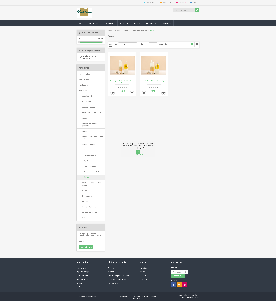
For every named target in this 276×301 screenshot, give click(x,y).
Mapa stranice (81, 268)
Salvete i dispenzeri (89, 212)
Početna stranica (114, 31)
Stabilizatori (87, 96)
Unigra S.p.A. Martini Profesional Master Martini (90, 235)
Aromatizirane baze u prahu (93, 113)
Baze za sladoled (88, 107)
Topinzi (85, 131)
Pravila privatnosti (83, 275)
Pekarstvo (84, 85)
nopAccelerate (194, 297)
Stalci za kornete (91, 155)
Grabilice (87, 150)
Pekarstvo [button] (124, 23)
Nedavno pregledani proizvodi (118, 275)
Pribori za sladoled (89, 144)
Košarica (143, 275)
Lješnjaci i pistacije (89, 207)
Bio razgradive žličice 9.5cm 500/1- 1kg (122, 81)
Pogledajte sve (86, 247)
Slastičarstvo (85, 80)
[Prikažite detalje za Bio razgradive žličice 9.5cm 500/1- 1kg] (122, 66)
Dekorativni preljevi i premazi (90, 124)
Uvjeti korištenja (82, 279)
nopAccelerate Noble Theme (189, 295)
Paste (84, 118)
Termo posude (90, 166)
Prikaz (142, 44)
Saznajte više (138, 155)
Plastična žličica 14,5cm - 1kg (154, 81)
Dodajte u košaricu (112, 93)
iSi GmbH (83, 241)
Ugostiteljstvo (86, 74)
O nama (79, 283)
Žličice (86, 177)
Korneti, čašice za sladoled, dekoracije (92, 138)
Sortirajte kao (113, 45)
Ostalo (84, 218)
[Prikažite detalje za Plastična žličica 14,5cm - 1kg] (153, 66)
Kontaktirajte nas (83, 287)
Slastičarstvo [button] (109, 23)
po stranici (163, 44)
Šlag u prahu (87, 196)
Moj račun (143, 268)
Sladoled (83, 91)
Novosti (111, 272)
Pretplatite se (177, 276)
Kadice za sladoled (91, 172)
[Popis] (196, 44)
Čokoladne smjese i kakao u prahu (93, 184)
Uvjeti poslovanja (83, 272)
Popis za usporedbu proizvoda (118, 279)
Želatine (85, 201)
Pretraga (167, 23)
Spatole (87, 161)
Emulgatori (86, 102)
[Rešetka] (192, 44)
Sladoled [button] (137, 23)
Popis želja (143, 279)
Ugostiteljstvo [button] (92, 23)
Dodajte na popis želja (132, 93)
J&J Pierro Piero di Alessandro (89, 57)
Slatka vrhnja (87, 190)
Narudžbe (143, 272)
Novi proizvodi (152, 23)
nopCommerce (90, 296)
